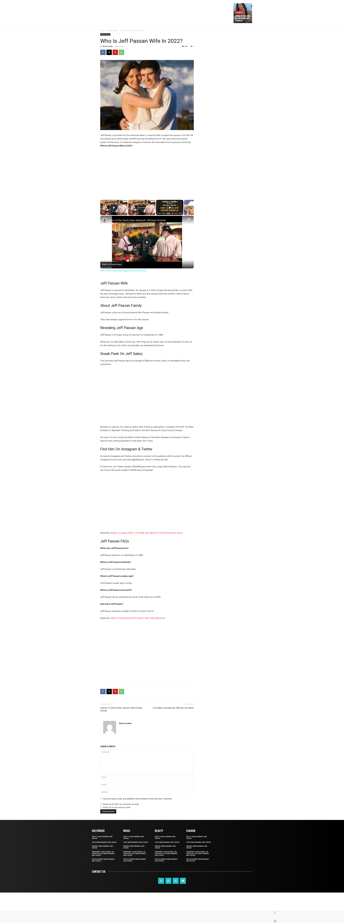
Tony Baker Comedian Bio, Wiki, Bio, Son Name (173, 708)
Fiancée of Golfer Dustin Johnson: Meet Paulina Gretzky (121, 709)
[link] (104, 220)
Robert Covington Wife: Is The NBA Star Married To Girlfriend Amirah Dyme (147, 533)
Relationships (113, 30)
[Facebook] (103, 52)
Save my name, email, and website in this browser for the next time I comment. (137, 799)
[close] (173, 912)
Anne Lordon (108, 46)
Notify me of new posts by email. (117, 807)
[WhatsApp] (121, 52)
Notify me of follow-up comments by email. (121, 804)
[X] (109, 52)
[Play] (169, 207)
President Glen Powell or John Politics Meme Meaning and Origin (103, 853)
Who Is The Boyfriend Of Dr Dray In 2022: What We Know (138, 618)
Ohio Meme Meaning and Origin (104, 842)
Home (102, 30)
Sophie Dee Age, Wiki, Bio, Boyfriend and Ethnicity (242, 18)
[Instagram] (168, 881)
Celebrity (239, 12)
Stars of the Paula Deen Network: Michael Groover (137, 220)
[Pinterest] (115, 52)
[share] (188, 219)
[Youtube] (183, 881)
